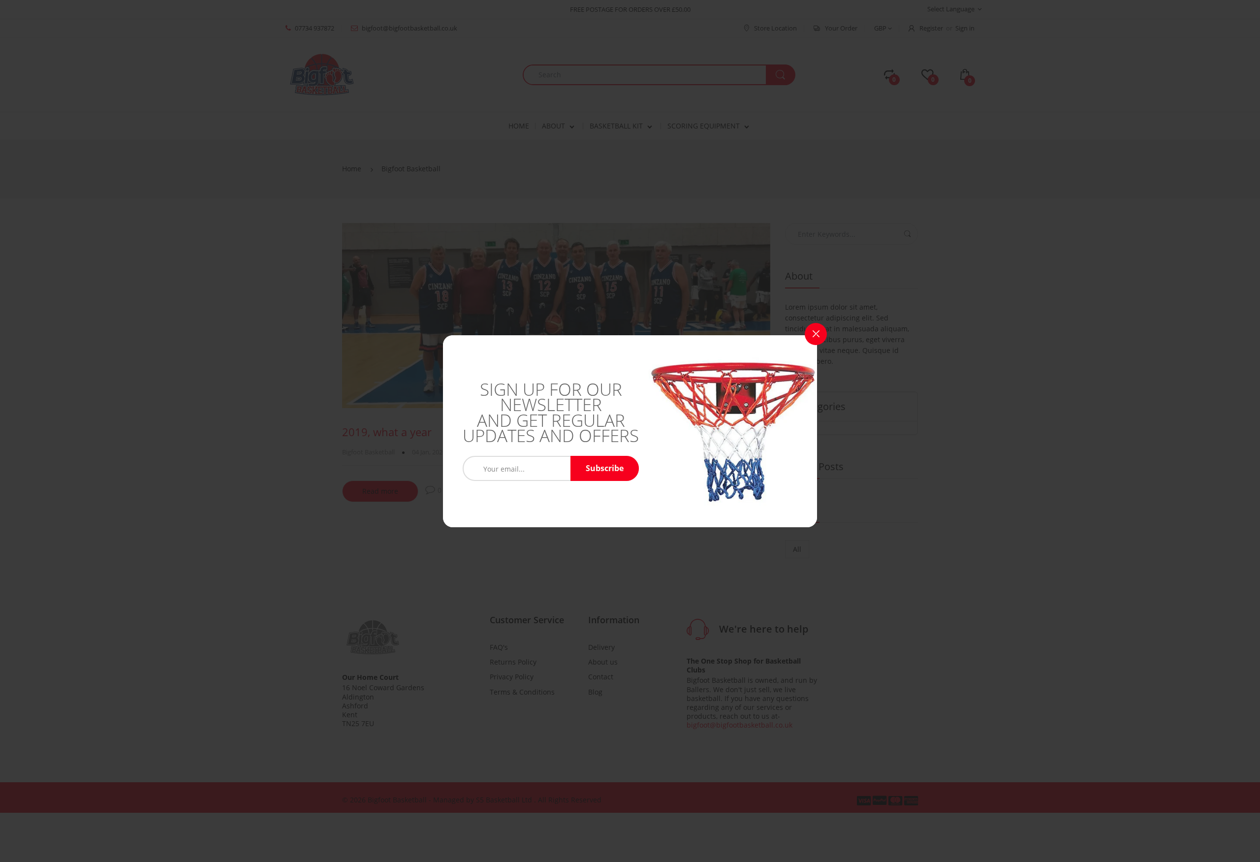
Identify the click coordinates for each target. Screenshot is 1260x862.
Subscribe (605, 468)
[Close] (816, 334)
